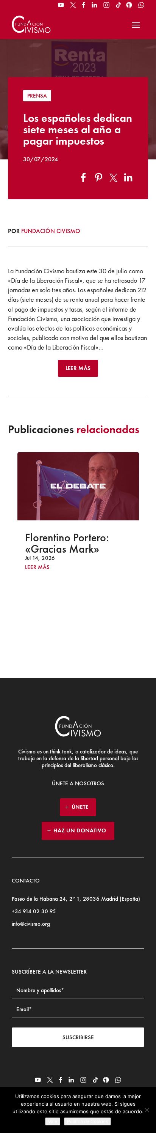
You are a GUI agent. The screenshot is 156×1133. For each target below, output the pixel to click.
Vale (52, 1121)
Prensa (37, 95)
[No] (146, 1110)
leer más (37, 567)
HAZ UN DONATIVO (79, 830)
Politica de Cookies (87, 1121)
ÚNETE (80, 807)
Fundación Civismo (50, 231)
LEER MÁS (78, 368)
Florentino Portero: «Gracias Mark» (67, 543)
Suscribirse (78, 1037)
